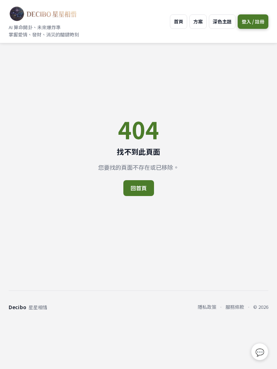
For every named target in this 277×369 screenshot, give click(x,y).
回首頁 (139, 188)
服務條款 (234, 306)
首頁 (178, 21)
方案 (198, 21)
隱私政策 (207, 306)
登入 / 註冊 (253, 21)
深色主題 (222, 21)
